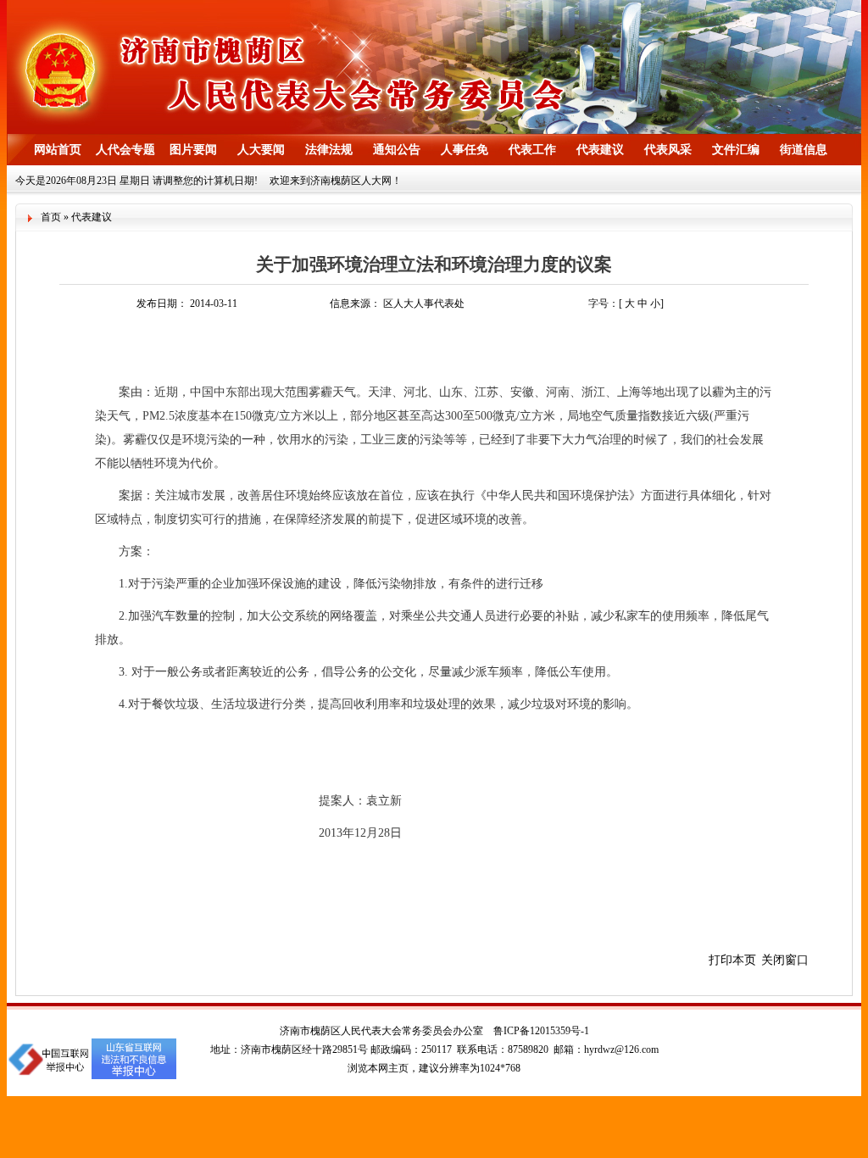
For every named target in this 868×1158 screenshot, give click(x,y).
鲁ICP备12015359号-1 (541, 1031)
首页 (51, 217)
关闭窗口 (785, 960)
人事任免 (464, 149)
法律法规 (329, 149)
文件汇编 (736, 149)
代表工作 (532, 149)
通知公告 (396, 149)
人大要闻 (261, 149)
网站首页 (57, 149)
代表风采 (668, 149)
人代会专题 (125, 149)
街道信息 (803, 149)
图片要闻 (193, 149)
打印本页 (732, 960)
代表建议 (600, 149)
